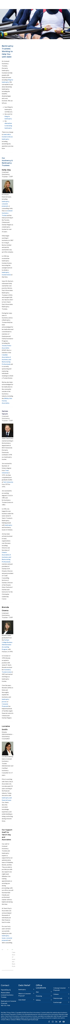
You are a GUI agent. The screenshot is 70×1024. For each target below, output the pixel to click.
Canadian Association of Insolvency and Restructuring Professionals (6, 359)
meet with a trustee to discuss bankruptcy (7, 137)
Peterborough (57, 998)
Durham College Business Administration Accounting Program (7, 644)
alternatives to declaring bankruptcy (8, 125)
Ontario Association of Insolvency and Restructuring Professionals (6, 556)
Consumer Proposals (9, 1014)
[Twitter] (60, 1021)
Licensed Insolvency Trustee (7, 213)
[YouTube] (63, 1021)
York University (8, 482)
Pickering (39, 996)
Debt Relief (22, 1000)
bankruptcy (5, 201)
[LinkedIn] (56, 1021)
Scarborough (57, 1002)
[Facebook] (49, 1021)
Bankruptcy (4, 1001)
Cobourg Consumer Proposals (59, 989)
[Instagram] (53, 1021)
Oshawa (56, 994)
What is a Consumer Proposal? (24, 995)
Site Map (3, 1012)
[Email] (67, 1021)
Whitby (38, 1000)
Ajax (37, 992)
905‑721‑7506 (5, 1005)
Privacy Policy (11, 1012)
